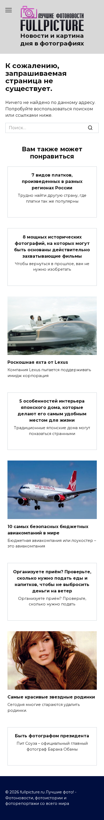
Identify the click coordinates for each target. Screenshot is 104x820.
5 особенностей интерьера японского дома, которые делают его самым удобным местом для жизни (52, 411)
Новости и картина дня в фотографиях (52, 39)
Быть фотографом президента (52, 735)
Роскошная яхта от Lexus (37, 362)
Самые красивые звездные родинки (51, 697)
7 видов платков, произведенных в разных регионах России (52, 181)
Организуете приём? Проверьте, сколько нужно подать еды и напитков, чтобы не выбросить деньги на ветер (52, 581)
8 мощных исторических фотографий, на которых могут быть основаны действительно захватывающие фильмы (52, 246)
